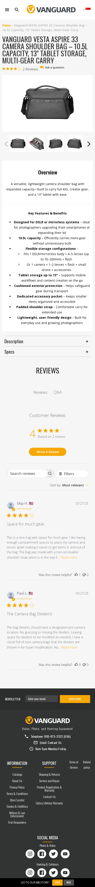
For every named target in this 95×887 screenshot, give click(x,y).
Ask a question (54, 67)
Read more (69, 557)
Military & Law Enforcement (17, 814)
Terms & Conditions (17, 793)
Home (6, 25)
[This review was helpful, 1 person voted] (76, 575)
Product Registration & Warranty (49, 788)
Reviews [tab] (40, 392)
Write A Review (47, 452)
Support (49, 763)
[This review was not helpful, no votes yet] (84, 575)
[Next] (88, 144)
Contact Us (55, 742)
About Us (17, 780)
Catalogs (17, 774)
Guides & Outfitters (17, 806)
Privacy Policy (17, 787)
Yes (57, 882)
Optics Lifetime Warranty (49, 803)
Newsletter (12, 699)
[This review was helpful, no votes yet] (76, 664)
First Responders (17, 822)
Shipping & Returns (49, 774)
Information (17, 763)
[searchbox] (26, 473)
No (68, 882)
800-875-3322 (53, 736)
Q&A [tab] (58, 392)
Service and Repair (49, 780)
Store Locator (17, 800)
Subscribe (75, 699)
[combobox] (69, 485)
